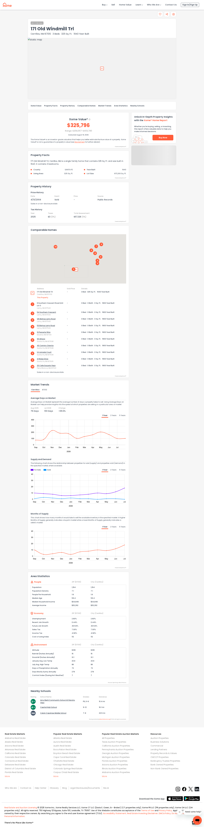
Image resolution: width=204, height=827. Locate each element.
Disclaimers (80, 142)
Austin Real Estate (62, 745)
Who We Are (153, 4)
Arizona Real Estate (14, 745)
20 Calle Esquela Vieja (46, 365)
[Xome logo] (7, 4)
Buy (104, 4)
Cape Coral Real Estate (64, 757)
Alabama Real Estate (15, 738)
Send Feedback (154, 158)
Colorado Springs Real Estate (67, 768)
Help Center (40, 788)
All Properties (108, 738)
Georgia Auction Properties (115, 753)
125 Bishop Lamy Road (46, 319)
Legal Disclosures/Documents (85, 788)
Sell (113, 4)
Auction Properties (160, 738)
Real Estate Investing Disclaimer (142, 813)
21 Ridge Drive (42, 359)
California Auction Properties (116, 745)
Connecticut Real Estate (16, 761)
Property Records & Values (164, 753)
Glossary (54, 788)
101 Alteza (41, 339)
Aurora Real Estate (62, 741)
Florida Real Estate (14, 772)
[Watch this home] (160, 14)
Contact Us (171, 4)
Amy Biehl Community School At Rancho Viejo (57, 701)
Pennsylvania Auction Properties (118, 749)
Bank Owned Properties (162, 764)
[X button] (190, 789)
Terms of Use (147, 810)
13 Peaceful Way (44, 332)
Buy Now (163, 137)
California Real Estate (15, 753)
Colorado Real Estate (15, 757)
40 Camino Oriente (45, 345)
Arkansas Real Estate (15, 749)
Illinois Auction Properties (114, 768)
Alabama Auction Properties (116, 772)
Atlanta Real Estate (62, 738)
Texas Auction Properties (114, 741)
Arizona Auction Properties (115, 764)
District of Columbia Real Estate (20, 768)
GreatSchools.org (105, 719)
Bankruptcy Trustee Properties (165, 761)
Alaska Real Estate (14, 741)
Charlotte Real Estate (63, 761)
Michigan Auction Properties (116, 757)
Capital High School (48, 707)
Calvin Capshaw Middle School (53, 713)
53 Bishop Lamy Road (46, 325)
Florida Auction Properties (114, 761)
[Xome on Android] (192, 798)
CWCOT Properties (160, 757)
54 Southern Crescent (46, 312)
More (7, 776)
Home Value (125, 4)
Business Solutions (160, 741)
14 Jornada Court (44, 352)
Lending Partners (159, 749)
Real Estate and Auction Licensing (20, 807)
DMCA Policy (165, 813)
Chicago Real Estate (63, 764)
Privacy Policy (165, 810)
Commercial (157, 745)
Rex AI (106, 788)
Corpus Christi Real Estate (66, 772)
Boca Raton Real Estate (64, 749)
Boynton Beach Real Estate (66, 753)
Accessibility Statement (114, 813)
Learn (138, 4)
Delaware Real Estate (15, 764)
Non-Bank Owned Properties (164, 768)
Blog (64, 788)
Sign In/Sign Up (190, 4)
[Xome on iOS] (175, 798)
